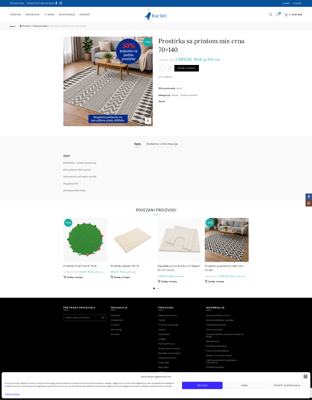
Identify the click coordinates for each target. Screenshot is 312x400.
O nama (286, 3)
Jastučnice (164, 334)
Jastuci (162, 329)
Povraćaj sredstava (216, 346)
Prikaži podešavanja (286, 385)
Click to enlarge (148, 121)
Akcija (175, 95)
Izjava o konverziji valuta (219, 355)
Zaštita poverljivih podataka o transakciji (221, 361)
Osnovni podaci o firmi (218, 315)
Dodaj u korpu (186, 68)
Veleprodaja (67, 14)
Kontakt (297, 3)
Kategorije (33, 14)
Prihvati (202, 385)
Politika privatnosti (216, 324)
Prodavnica (117, 320)
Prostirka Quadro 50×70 (124, 265)
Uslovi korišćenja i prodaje (219, 320)
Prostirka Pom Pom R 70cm (80, 265)
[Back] (13, 26)
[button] (305, 376)
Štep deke (163, 367)
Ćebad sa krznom (167, 315)
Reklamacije (212, 341)
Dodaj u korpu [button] (75, 277)
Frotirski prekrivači (168, 324)
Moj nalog (116, 329)
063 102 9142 (47, 3)
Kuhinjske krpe (166, 343)
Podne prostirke (40, 26)
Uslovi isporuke (214, 329)
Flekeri (161, 320)
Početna (15, 14)
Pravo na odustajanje (217, 350)
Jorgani (162, 339)
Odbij (244, 385)
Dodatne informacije (162, 144)
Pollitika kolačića (12, 394)
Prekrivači (163, 362)
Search (103, 317)
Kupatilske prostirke (169, 348)
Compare (167, 76)
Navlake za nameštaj (169, 353)
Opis (137, 144)
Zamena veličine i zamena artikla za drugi (224, 335)
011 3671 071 (33, 3)
